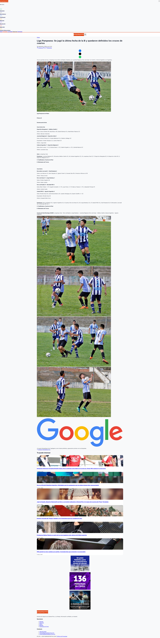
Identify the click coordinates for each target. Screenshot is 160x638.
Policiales (5, 31)
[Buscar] (85, 35)
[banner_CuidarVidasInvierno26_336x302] (80, 609)
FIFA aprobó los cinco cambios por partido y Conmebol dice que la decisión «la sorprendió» (61, 551)
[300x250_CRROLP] (80, 571)
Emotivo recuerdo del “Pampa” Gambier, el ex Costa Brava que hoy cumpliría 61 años (59, 518)
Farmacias (19, 31)
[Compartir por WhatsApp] (80, 57)
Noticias (41, 621)
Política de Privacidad (62, 636)
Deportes (15, 31)
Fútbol (38, 37)
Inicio (1, 31)
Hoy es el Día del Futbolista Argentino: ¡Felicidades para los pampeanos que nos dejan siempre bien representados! (68, 485)
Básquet (41, 625)
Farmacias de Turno (44, 626)
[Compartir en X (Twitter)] (80, 54)
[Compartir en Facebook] (80, 50)
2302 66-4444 (42, 631)
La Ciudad (10, 31)
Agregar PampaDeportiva (44, 449)
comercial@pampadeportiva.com (47, 634)
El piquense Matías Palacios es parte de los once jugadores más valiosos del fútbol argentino (62, 535)
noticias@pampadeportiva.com (46, 632)
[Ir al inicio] (79, 34)
